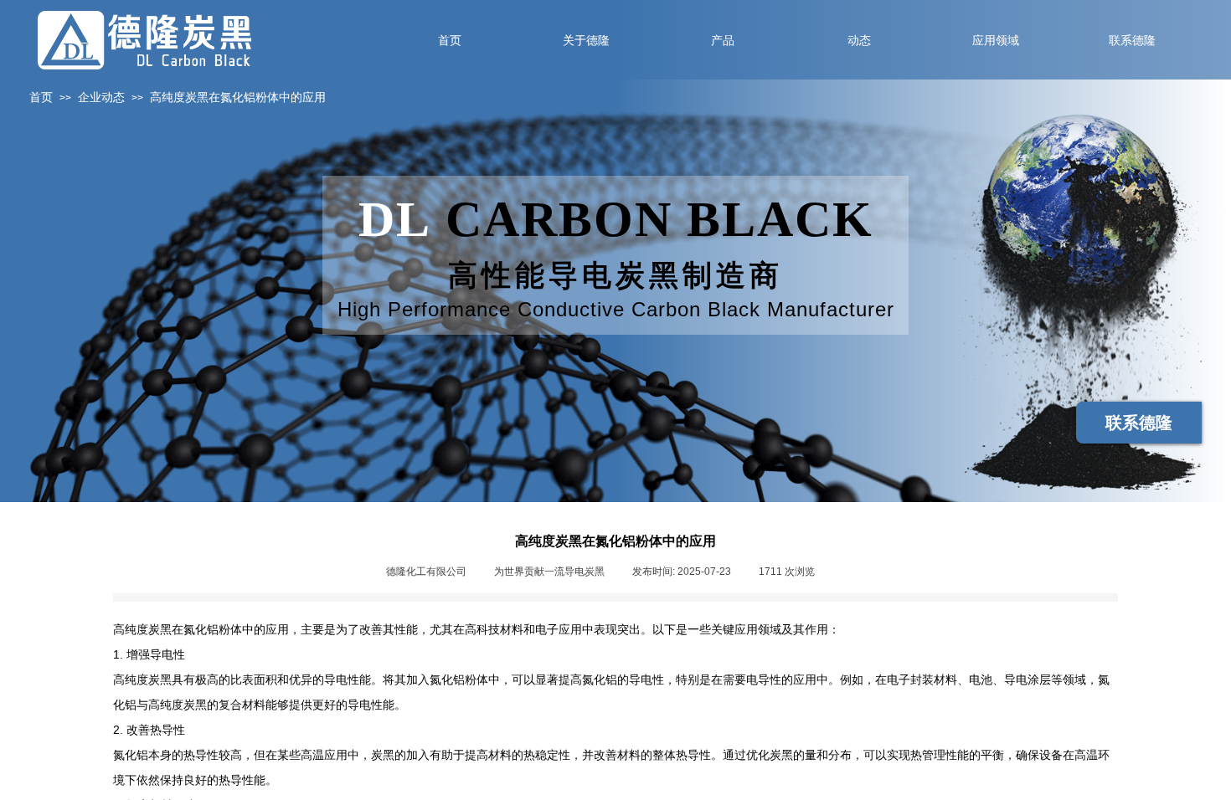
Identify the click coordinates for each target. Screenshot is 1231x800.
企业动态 (101, 97)
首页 (41, 97)
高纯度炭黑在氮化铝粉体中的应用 (238, 97)
